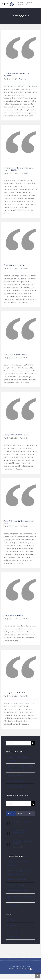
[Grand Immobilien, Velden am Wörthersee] (20, 49)
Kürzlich (20, 814)
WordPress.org (12, 937)
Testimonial (22, 79)
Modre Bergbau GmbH (13, 615)
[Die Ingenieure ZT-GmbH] (8, 822)
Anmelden (11, 920)
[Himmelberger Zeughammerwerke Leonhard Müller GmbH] (20, 144)
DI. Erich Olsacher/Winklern (15, 354)
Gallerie (21, 47)
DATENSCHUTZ (21, 968)
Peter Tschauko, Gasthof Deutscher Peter (21, 831)
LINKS (27, 968)
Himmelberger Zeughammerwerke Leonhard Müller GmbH (19, 169)
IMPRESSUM (12, 968)
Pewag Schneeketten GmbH (16, 435)
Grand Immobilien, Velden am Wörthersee (24, 842)
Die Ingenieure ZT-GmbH (14, 693)
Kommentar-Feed (13, 931)
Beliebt (11, 814)
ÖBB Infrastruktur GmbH (14, 265)
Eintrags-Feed (12, 925)
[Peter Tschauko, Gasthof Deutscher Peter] (20, 497)
